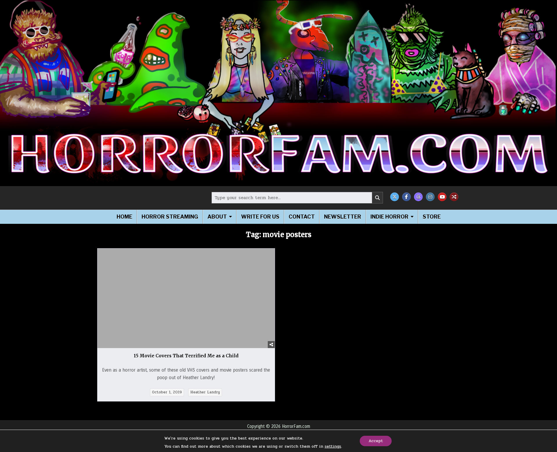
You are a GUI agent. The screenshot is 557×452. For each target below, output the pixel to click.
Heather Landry (205, 392)
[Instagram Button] (430, 196)
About (217, 217)
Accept (375, 441)
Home (124, 217)
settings (333, 446)
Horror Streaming (170, 217)
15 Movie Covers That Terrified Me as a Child (186, 356)
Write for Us (260, 217)
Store (432, 217)
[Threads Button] (418, 196)
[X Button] (394, 196)
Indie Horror (389, 217)
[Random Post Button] (454, 196)
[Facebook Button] (406, 196)
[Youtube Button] (442, 196)
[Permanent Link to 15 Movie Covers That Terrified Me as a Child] (186, 298)
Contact (302, 217)
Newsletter (342, 217)
